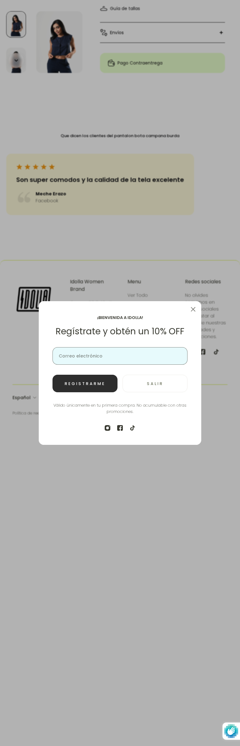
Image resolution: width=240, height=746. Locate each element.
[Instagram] (107, 428)
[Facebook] (120, 428)
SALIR (155, 383)
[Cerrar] (193, 309)
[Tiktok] (132, 428)
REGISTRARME (85, 383)
